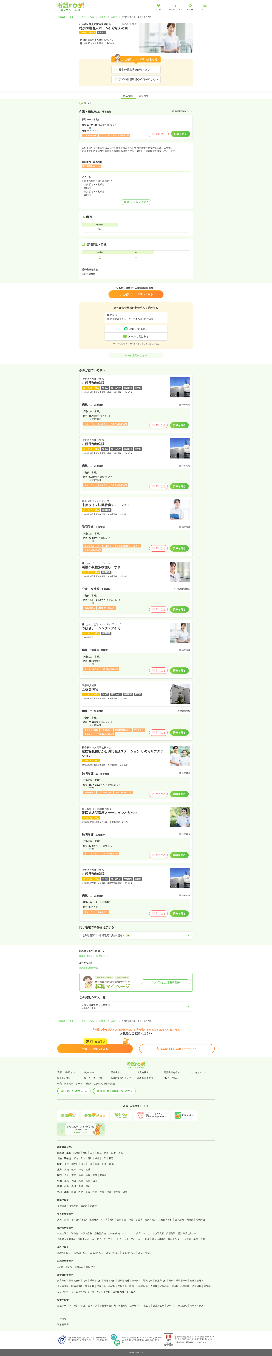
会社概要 (61, 1318)
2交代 (60, 1266)
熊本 (94, 1192)
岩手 (92, 1152)
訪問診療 (179, 1219)
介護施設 (171, 1233)
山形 (113, 1152)
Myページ (89, 1072)
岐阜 (73, 1169)
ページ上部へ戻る (134, 355)
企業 (203, 1239)
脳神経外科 (76, 1286)
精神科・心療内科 (180, 1286)
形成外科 (101, 1286)
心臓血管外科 (197, 1280)
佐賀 (80, 1192)
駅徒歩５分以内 (108, 1305)
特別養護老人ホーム (188, 1233)
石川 (90, 1158)
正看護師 (61, 1205)
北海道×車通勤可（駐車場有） (92, 956)
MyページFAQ (171, 1078)
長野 (111, 1158)
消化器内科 (109, 1280)
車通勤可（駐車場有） (89, 968)
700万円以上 (128, 1252)
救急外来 (94, 1219)
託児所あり (158, 1305)
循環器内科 (123, 1280)
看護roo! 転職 (88, 17)
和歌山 (103, 1175)
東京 (66, 1164)
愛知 (66, 1169)
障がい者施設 (159, 1239)
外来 (66, 1219)
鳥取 (81, 1180)
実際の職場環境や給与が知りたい (138, 79)
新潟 (76, 1158)
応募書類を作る (172, 1072)
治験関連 (200, 1219)
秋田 (106, 1152)
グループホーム (132, 1239)
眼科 (131, 1286)
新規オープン (64, 1305)
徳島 (66, 1186)
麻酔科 (207, 1286)
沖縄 (125, 1192)
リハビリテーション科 (82, 1291)
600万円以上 (112, 1252)
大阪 (66, 1175)
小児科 (111, 1286)
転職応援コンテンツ (121, 1078)
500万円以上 (96, 1252)
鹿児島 (117, 1192)
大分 (101, 1192)
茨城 (97, 1164)
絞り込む (87, 103)
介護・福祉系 (135, 1219)
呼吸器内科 (95, 1280)
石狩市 (114, 17)
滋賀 (88, 1175)
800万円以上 (144, 1252)
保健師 (84, 1205)
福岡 (73, 1192)
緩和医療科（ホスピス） (125, 1291)
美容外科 (61, 1280)
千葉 (90, 1164)
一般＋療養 (86, 1233)
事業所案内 (63, 1324)
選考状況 (115, 1072)
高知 (88, 1186)
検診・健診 (150, 1219)
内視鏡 (190, 1219)
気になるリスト (199, 1072)
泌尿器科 (164, 1286)
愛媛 (81, 1186)
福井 (97, 1158)
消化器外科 (63, 1286)
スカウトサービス (93, 1078)
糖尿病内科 (160, 1280)
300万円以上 (64, 1252)
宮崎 (109, 1192)
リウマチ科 (63, 1291)
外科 (171, 1280)
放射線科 (196, 1286)
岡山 (73, 1180)
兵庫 (81, 1175)
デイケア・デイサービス (109, 1239)
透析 (112, 1219)
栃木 (104, 1164)
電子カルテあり (198, 1305)
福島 (120, 1152)
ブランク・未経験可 (177, 1305)
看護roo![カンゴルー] (66, 17)
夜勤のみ (90, 1266)
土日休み (92, 1305)
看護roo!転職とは (66, 1072)
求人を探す (143, 1072)
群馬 (111, 1164)
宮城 (99, 1152)
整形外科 (89, 1286)
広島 (66, 1180)
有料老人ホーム (86, 1239)
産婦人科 (122, 1286)
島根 (88, 1180)
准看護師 (73, 1205)
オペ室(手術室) (79, 1219)
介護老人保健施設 (66, 1239)
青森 (85, 1152)
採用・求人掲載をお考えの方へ (116, 1091)
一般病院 (61, 1233)
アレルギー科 (103, 1291)
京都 (73, 1175)
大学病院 (73, 1233)
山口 (95, 1180)
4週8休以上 (80, 1305)
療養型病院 (100, 1233)
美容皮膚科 (74, 1280)
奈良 (95, 1175)
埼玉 (83, 1164)
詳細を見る (180, 133)
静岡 (81, 1169)
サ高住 (146, 1239)
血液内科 (136, 1280)
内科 (85, 1280)
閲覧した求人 (64, 1078)
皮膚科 (153, 1286)
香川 (73, 1186)
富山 (83, 1158)
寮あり (147, 1305)
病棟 (59, 1219)
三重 (88, 1169)
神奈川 (74, 1164)
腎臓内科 (147, 1280)
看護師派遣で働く (146, 1078)
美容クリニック (144, 1233)
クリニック (128, 1233)
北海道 (102, 17)
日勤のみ (78, 1266)
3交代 (69, 1266)
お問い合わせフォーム (75, 1091)
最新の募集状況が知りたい (134, 69)
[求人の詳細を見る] (136, 404)
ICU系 (104, 1219)
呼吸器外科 (181, 1280)
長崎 (87, 1192)
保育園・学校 (165, 1219)
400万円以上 (80, 1252)
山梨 (104, 1158)
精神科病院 (114, 1233)
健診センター (175, 1239)
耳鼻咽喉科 (142, 1286)
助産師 (93, 1205)
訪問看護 (121, 1219)
